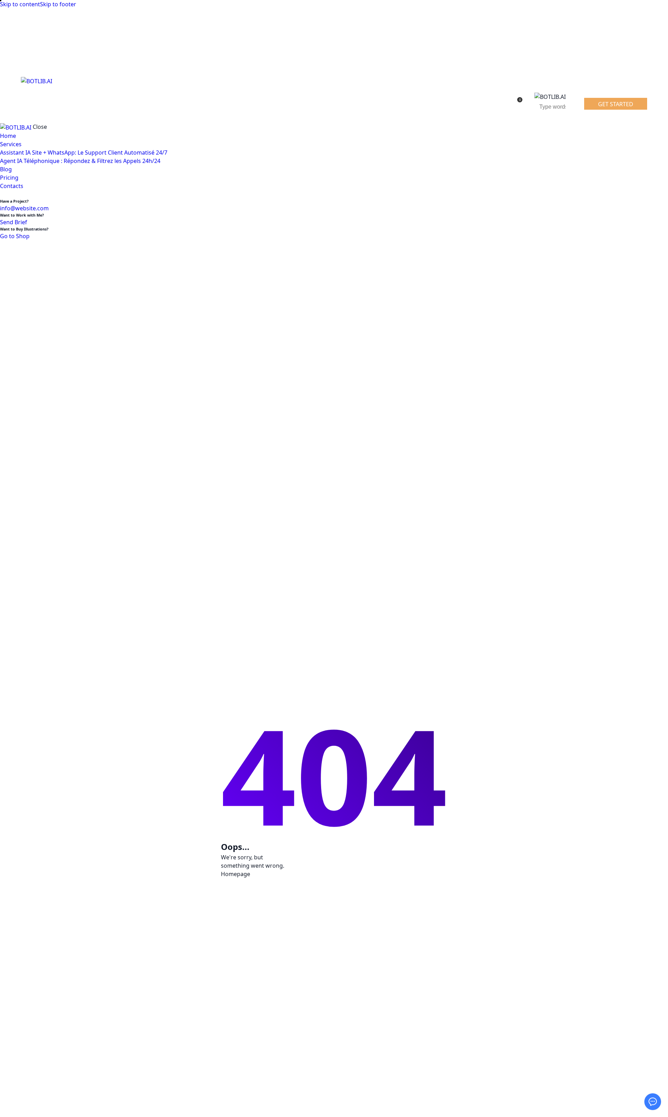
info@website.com (24, 208)
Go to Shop (15, 236)
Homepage (235, 874)
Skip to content (20, 4)
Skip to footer (58, 4)
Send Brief (13, 222)
